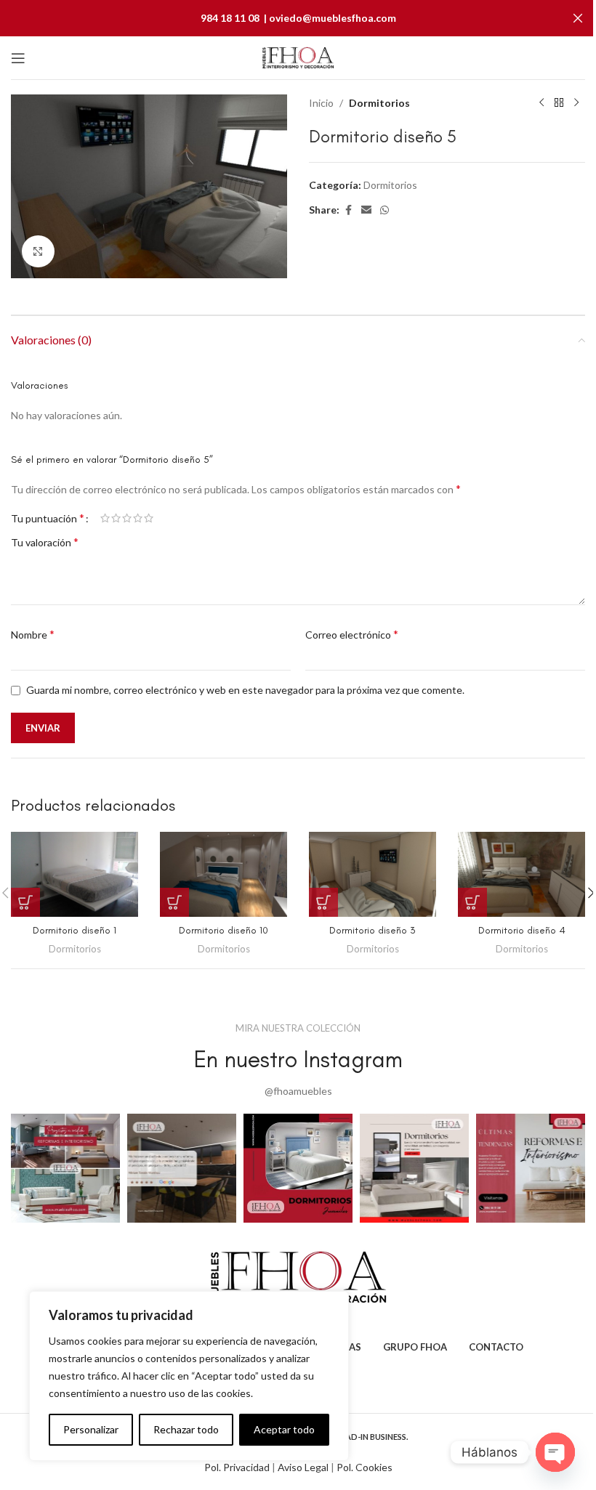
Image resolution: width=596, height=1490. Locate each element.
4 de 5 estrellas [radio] (137, 518)
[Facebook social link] (348, 210)
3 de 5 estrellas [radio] (126, 518)
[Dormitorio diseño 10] (223, 874)
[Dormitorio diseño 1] (74, 874)
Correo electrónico (351, 634)
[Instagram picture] (65, 1168)
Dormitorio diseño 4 (521, 930)
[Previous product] (541, 103)
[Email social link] (366, 210)
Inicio (321, 103)
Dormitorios (379, 103)
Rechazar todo (186, 1429)
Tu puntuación (47, 518)
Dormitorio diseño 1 (74, 930)
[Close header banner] (578, 18)
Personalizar (90, 1429)
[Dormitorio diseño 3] (372, 874)
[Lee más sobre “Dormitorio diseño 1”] (25, 902)
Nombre (33, 634)
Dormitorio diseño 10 (223, 930)
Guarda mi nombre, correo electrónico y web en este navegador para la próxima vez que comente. (245, 690)
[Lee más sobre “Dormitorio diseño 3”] (323, 902)
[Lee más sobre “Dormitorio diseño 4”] (472, 902)
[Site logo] (298, 56)
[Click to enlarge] (38, 251)
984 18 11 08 (230, 18)
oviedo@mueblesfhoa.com (332, 18)
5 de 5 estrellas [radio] (148, 518)
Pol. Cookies (364, 1467)
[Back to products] (559, 103)
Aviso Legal (302, 1467)
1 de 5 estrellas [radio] (105, 518)
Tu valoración (44, 541)
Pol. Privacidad (237, 1467)
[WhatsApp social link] (384, 210)
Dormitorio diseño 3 (372, 930)
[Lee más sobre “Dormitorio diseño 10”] (174, 902)
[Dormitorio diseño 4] (521, 874)
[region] (189, 1376)
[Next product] (576, 103)
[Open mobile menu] (18, 58)
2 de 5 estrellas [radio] (115, 518)
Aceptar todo (284, 1429)
